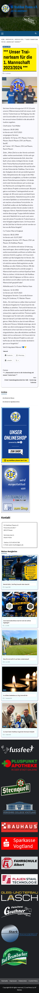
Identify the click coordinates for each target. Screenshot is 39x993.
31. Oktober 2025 (7, 734)
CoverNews (28, 987)
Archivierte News (8, 398)
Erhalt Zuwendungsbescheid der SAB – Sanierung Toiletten (20, 380)
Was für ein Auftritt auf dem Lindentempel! (16, 659)
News (4, 579)
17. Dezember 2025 (8, 698)
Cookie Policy (33, 981)
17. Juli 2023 (7, 73)
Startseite (4, 981)
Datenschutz (23, 981)
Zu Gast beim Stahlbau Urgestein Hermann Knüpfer (18, 732)
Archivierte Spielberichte (11, 402)
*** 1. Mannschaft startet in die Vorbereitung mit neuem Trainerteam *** (18, 372)
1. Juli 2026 (6, 625)
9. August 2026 (7, 587)
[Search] (36, 33)
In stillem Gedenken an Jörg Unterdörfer (15, 695)
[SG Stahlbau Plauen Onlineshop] (15, 435)
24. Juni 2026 (7, 662)
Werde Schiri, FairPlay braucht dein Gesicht (16, 584)
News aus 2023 (6, 46)
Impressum (13, 981)
